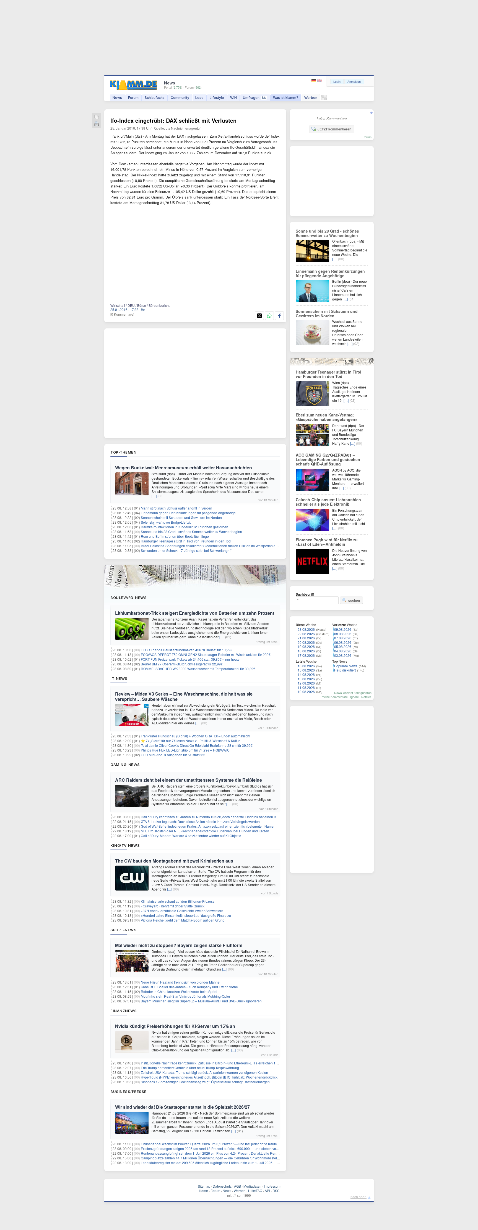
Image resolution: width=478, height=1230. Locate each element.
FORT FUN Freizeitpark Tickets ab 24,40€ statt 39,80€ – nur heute (190, 659)
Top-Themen (123, 452)
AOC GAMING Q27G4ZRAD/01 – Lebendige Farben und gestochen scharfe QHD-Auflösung (328, 459)
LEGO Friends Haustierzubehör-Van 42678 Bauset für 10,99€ (186, 649)
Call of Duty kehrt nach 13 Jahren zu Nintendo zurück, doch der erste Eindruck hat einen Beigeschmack (218, 816)
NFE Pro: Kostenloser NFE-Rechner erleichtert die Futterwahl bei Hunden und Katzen (205, 830)
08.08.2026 (342, 633)
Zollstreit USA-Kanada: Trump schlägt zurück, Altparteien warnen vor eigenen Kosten (204, 1072)
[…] (154, 495)
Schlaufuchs (155, 98)
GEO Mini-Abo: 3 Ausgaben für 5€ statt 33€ (173, 754)
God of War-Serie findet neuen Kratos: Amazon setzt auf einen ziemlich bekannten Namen (208, 826)
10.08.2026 (306, 691)
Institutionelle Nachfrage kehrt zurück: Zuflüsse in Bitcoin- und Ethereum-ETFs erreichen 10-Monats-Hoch (220, 1063)
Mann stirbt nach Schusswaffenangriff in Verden (176, 508)
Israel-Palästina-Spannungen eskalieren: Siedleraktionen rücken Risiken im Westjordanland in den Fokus (220, 545)
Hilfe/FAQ (255, 1190)
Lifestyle (217, 98)
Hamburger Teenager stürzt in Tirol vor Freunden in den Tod (186, 541)
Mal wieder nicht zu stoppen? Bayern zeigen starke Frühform (178, 945)
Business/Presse (128, 1091)
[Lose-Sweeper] (324, 99)
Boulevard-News (128, 597)
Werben (310, 98)
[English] (319, 80)
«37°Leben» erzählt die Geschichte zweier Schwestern (182, 910)
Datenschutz (222, 1186)
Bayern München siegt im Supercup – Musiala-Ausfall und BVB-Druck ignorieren (201, 1001)
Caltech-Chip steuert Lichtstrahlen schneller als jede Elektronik (328, 502)
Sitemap (204, 1186)
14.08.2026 (306, 674)
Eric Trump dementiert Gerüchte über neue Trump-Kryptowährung (190, 1067)
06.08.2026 (342, 642)
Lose (199, 98)
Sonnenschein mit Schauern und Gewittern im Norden (181, 517)
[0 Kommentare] (122, 314)
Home (203, 1190)
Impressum (272, 1186)
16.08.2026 (306, 665)
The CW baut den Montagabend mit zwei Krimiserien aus (174, 861)
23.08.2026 (306, 629)
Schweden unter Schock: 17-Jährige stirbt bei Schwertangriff (186, 550)
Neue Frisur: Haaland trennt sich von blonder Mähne (180, 982)
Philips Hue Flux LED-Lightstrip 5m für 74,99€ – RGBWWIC (185, 750)
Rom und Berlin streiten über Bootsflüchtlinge (175, 536)
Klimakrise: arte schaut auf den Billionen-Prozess (177, 901)
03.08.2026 (342, 655)
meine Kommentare (335, 696)
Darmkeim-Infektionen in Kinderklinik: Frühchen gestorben (184, 526)
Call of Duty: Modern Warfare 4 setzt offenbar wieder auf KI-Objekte (191, 835)
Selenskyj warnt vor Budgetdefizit (166, 522)
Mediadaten (252, 1186)
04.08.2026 (342, 651)
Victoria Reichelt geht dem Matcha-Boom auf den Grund (183, 920)
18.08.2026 (306, 651)
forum (368, 137)
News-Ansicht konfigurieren (353, 692)
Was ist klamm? (285, 98)
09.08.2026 (342, 629)
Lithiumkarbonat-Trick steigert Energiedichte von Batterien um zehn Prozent (194, 613)
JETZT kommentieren (334, 129)
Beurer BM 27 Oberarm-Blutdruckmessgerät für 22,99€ (182, 664)
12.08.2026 (306, 683)
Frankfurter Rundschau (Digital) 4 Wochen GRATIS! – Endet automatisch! (195, 736)
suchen (354, 600)
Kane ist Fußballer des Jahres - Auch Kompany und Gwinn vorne (189, 986)
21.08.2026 (306, 637)
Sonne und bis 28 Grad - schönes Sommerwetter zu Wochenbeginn (191, 531)
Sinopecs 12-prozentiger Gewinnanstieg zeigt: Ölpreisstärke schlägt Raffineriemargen (205, 1081)
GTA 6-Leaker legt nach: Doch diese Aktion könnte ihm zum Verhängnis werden (200, 821)
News (117, 98)
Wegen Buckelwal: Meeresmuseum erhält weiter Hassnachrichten (183, 467)
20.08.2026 (306, 642)
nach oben (358, 1196)
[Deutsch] (314, 80)
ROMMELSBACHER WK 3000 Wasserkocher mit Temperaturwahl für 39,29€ (198, 668)
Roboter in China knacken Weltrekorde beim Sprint (179, 991)
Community (180, 98)
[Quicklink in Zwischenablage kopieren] (96, 117)
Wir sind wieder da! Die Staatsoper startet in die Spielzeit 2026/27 (182, 1107)
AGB (237, 1186)
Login (337, 81)
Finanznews (123, 1010)
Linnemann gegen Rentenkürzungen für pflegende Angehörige (188, 512)
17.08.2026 (306, 655)
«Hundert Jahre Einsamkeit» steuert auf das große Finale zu (186, 915)
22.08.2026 (306, 633)
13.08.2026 (306, 678)
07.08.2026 (342, 637)
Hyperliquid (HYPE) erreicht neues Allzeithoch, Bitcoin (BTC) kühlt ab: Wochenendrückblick (209, 1077)
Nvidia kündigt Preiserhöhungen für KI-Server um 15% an (175, 1026)
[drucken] (96, 124)
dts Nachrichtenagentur (183, 128)
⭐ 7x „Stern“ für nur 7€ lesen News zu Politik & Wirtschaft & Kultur (190, 740)
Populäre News (345, 665)
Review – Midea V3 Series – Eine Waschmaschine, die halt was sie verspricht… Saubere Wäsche (184, 696)
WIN (233, 98)
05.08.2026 (342, 646)
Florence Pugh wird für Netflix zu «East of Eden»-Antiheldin (327, 542)
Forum (133, 98)
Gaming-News (125, 764)
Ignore (354, 696)
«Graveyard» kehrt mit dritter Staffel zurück (172, 906)
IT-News (119, 678)
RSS (275, 1190)
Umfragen (254, 98)
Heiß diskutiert (345, 670)
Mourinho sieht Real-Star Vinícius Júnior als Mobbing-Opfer (185, 996)
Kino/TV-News (125, 845)
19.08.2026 (306, 646)
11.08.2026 (306, 687)
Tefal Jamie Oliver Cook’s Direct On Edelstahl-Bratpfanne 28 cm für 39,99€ (197, 745)
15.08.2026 (306, 670)
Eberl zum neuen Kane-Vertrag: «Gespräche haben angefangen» (326, 417)
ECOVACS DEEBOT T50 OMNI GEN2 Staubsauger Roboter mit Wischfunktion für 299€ (206, 654)
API (267, 1190)
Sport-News (123, 930)
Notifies (366, 696)
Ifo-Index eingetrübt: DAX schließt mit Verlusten (173, 120)
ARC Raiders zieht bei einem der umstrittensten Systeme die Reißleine (188, 780)
